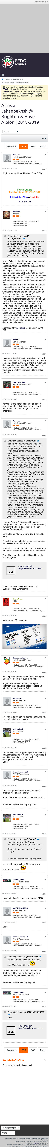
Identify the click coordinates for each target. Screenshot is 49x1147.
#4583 (44, 713)
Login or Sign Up (40, 2)
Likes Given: (34, 164)
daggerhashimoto (20, 658)
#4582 (44, 672)
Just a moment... (25, 566)
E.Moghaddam (19, 382)
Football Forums (18, 79)
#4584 (44, 748)
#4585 (44, 786)
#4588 (44, 923)
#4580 (44, 435)
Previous (12, 146)
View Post (24, 238)
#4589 (44, 951)
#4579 (44, 400)
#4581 (44, 616)
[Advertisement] (24, 28)
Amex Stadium (24, 201)
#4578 (44, 354)
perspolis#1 (18, 729)
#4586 (44, 834)
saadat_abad (18, 880)
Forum (8, 79)
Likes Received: (19, 164)
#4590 (44, 1007)
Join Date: (16, 162)
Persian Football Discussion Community (16, 82)
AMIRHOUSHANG (20, 908)
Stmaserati (17, 698)
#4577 (44, 231)
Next (42, 146)
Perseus (16, 155)
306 (24, 146)
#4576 (44, 169)
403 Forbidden (25, 1026)
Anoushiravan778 (20, 772)
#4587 (44, 894)
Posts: (30, 162)
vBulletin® (36, 1143)
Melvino (16, 340)
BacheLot (17, 211)
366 (33, 146)
